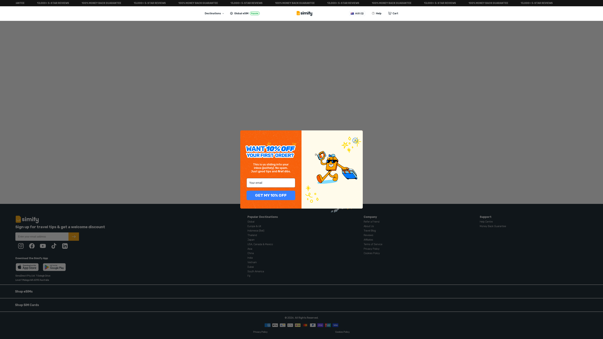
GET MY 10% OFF (271, 195)
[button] (215, 13)
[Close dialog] (355, 140)
